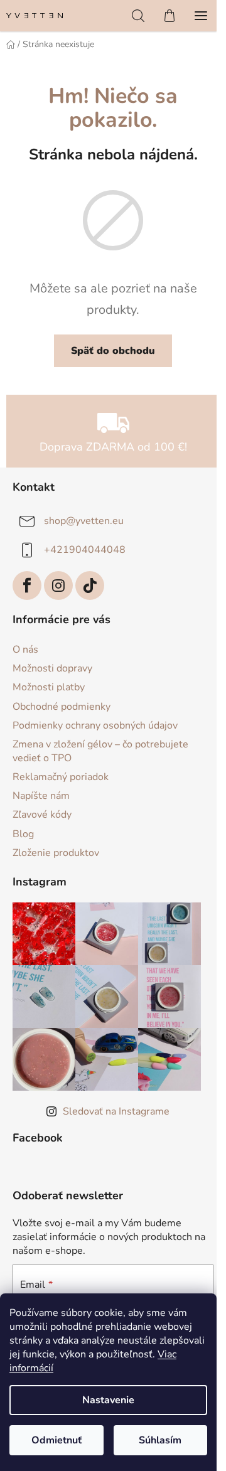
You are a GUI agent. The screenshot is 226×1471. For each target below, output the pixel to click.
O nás (25, 649)
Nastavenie (108, 1400)
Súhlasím (160, 1440)
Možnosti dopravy (52, 668)
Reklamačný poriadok (61, 777)
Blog (23, 834)
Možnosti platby (49, 687)
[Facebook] (27, 585)
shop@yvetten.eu (84, 521)
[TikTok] (89, 585)
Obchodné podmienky (61, 707)
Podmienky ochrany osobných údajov (95, 725)
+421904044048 (85, 550)
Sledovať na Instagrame (116, 1111)
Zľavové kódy (42, 814)
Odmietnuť (56, 1440)
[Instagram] (58, 585)
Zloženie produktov (56, 853)
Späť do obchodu (113, 351)
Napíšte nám (41, 796)
